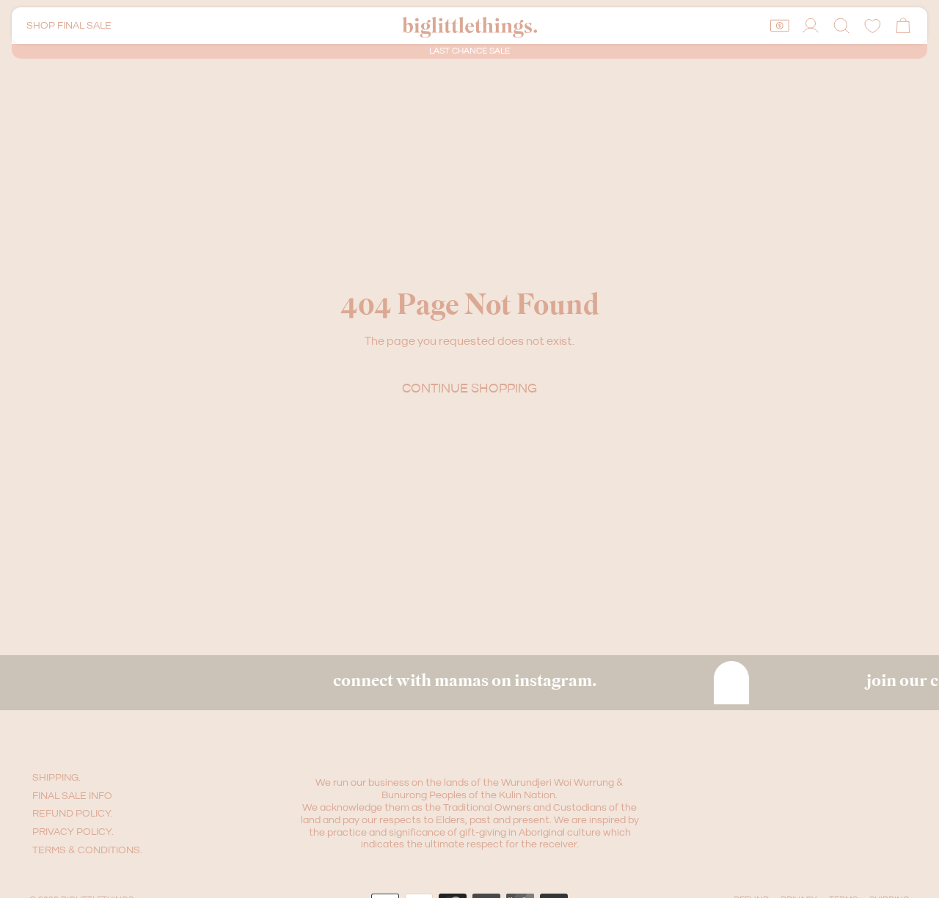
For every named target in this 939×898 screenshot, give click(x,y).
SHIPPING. (56, 778)
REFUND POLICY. (72, 813)
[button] (841, 25)
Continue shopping (469, 388)
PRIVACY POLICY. (73, 832)
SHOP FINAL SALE (69, 26)
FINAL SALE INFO (72, 796)
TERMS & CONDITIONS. (87, 850)
